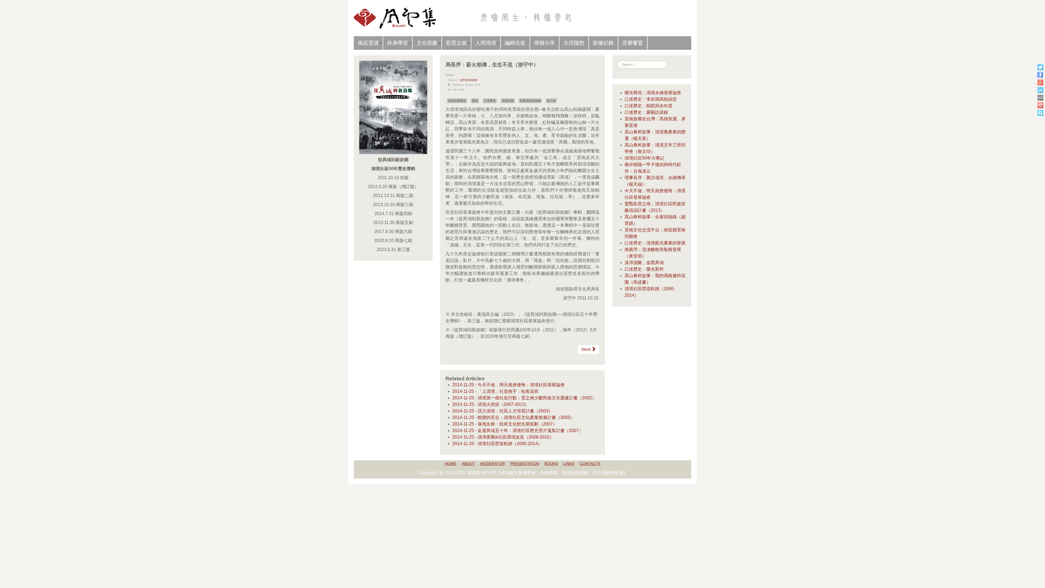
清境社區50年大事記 (644, 158)
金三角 (551, 100)
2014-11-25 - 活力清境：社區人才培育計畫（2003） (502, 411)
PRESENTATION (524, 464)
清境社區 (508, 100)
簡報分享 (544, 43)
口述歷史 (490, 100)
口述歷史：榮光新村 (644, 269)
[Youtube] (1040, 105)
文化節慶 (427, 43)
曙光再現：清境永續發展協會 (653, 92)
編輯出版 (515, 43)
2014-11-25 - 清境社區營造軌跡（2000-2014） (497, 443)
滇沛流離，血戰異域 (644, 262)
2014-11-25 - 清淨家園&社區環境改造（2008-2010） (503, 437)
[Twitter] (1040, 67)
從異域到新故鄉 (468, 80)
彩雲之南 (456, 43)
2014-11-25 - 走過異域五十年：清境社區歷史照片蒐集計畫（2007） (517, 430)
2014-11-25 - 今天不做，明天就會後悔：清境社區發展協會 (508, 384)
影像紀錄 (603, 43)
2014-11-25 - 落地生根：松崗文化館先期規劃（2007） (504, 424)
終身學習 (397, 43)
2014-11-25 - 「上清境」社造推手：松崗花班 (495, 391)
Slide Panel (676, 8)
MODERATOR (492, 464)
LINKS (568, 464)
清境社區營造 (457, 100)
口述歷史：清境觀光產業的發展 (655, 243)
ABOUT (468, 464)
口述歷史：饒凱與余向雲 (648, 105)
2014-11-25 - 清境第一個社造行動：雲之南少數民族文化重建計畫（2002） (524, 398)
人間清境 (485, 43)
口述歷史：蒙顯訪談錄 (646, 112)
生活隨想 (574, 43)
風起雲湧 (368, 43)
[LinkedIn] (1040, 90)
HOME (450, 464)
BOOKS (551, 464)
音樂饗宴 (632, 43)
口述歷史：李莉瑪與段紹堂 (651, 99)
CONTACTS (590, 464)
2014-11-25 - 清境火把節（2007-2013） (490, 404)
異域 (475, 100)
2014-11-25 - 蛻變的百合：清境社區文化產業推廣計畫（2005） (513, 417)
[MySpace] (1040, 97)
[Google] (1040, 82)
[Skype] (1040, 113)
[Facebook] (1040, 75)
